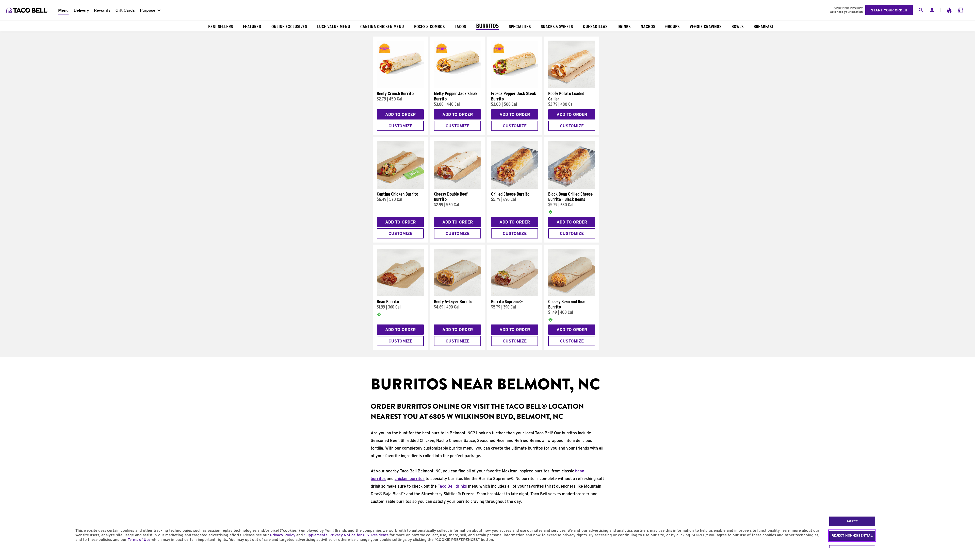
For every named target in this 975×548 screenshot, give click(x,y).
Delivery (81, 10)
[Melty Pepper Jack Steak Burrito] (457, 87)
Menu (63, 10)
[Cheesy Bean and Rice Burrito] (571, 295)
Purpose (147, 10)
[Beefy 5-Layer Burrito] (457, 295)
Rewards (102, 10)
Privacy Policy (282, 535)
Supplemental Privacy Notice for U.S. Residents (346, 535)
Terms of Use (139, 539)
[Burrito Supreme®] (514, 295)
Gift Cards (125, 10)
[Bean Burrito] (400, 295)
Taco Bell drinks (452, 486)
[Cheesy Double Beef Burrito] (457, 187)
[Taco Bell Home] (27, 10)
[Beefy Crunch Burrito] (400, 87)
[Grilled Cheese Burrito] (514, 187)
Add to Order (400, 114)
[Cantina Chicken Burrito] (400, 187)
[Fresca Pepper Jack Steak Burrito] (514, 87)
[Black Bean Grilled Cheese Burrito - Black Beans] (571, 187)
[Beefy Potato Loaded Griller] (571, 87)
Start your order (889, 10)
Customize (400, 126)
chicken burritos (410, 478)
